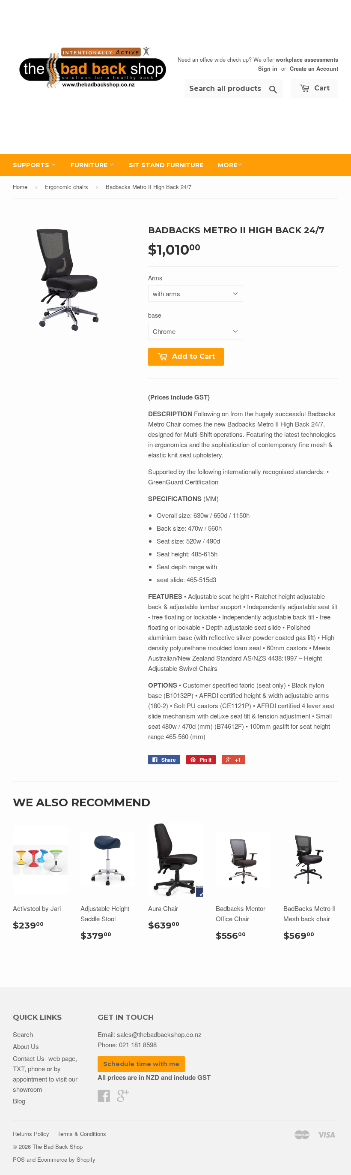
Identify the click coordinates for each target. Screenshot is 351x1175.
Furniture (90, 165)
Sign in (267, 68)
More (227, 165)
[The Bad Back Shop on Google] (122, 1098)
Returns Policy (31, 1134)
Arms (155, 277)
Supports (32, 165)
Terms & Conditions (81, 1134)
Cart (321, 88)
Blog (19, 1100)
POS (19, 1159)
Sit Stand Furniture (166, 165)
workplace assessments (307, 59)
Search (23, 1034)
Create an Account (314, 68)
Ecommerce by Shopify (66, 1159)
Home (20, 187)
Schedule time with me (141, 1064)
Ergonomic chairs (66, 187)
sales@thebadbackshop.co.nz (159, 1034)
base (154, 315)
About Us (26, 1046)
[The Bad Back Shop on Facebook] (104, 1098)
